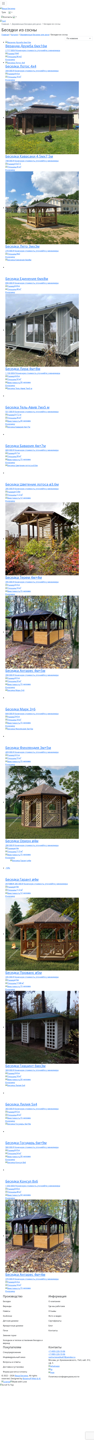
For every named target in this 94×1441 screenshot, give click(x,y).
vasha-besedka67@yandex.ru (61, 1357)
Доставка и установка (13, 1367)
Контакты (53, 1330)
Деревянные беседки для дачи (34, 34)
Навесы (6, 1311)
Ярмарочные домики (13, 1325)
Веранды (7, 1306)
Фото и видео (54, 1316)
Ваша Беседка (21, 1375)
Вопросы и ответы (12, 1362)
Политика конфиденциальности (63, 1376)
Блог (50, 1325)
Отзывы (52, 1311)
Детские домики (10, 1320)
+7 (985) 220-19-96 (56, 1354)
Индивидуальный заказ (14, 1357)
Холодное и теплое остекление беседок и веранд (23, 1342)
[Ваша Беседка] (7, 8)
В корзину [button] (10, 59)
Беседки (7, 1301)
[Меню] (3, 3)
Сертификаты (54, 1320)
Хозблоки (7, 1316)
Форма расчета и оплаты (15, 1371)
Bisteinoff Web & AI (31, 1378)
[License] (5, 1381)
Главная (5, 34)
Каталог (14, 34)
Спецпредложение (12, 1352)
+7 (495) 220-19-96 (56, 1351)
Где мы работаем (56, 1306)
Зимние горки (9, 1335)
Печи (5, 1330)
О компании (54, 1301)
